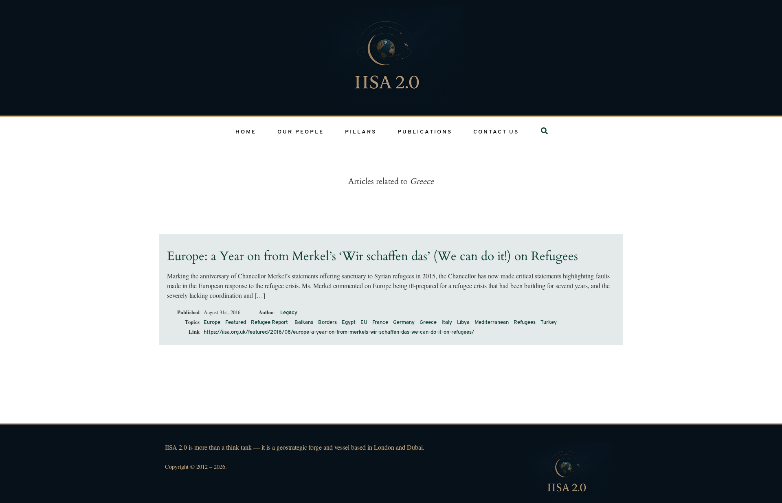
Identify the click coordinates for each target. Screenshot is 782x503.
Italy (447, 322)
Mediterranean (491, 322)
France (380, 322)
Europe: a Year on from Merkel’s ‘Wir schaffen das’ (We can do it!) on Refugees (372, 256)
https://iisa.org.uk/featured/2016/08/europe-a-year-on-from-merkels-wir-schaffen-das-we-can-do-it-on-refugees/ (339, 332)
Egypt (349, 322)
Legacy (288, 312)
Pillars (360, 132)
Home (245, 132)
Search (546, 132)
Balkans (303, 322)
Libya (463, 322)
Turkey (548, 322)
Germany (404, 322)
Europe (212, 322)
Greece (428, 322)
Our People (300, 132)
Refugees (525, 322)
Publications (425, 132)
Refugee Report (269, 322)
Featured (235, 322)
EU (363, 322)
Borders (327, 322)
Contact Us (496, 132)
